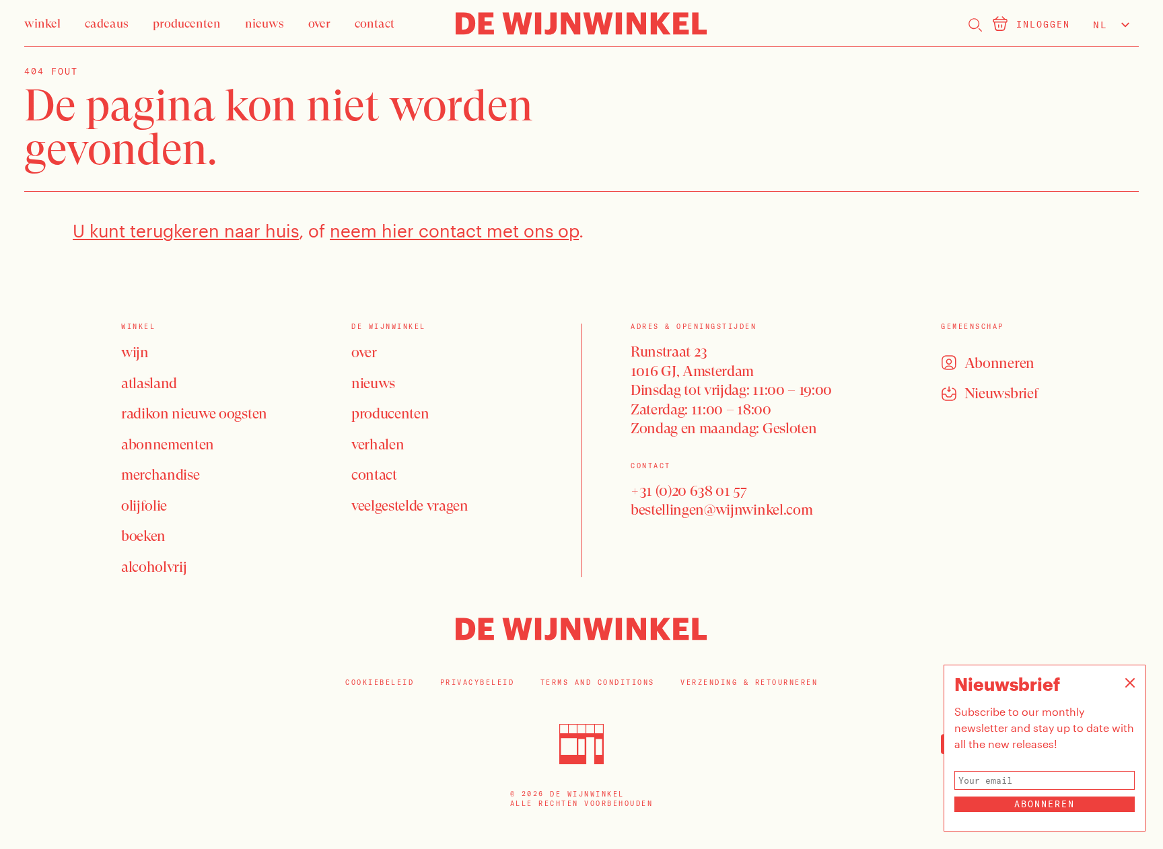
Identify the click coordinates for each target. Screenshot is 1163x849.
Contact (374, 474)
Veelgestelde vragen (409, 505)
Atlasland (149, 383)
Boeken (143, 535)
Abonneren (1044, 804)
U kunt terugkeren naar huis (186, 230)
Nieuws (373, 383)
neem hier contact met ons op (454, 230)
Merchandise (160, 474)
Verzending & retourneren (749, 682)
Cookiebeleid (379, 682)
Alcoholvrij (153, 566)
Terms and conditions (597, 682)
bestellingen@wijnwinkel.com (721, 509)
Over (364, 352)
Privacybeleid (477, 682)
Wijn (135, 352)
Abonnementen (167, 444)
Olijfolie (144, 505)
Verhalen (377, 444)
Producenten (390, 413)
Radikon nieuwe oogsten (194, 413)
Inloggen (1043, 24)
